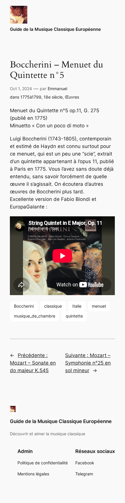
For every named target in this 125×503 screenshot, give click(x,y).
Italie (76, 306)
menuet (99, 306)
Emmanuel (57, 88)
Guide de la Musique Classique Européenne (55, 29)
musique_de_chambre (34, 315)
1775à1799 (30, 96)
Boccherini (24, 306)
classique (53, 306)
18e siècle (53, 96)
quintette (74, 315)
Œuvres (72, 96)
